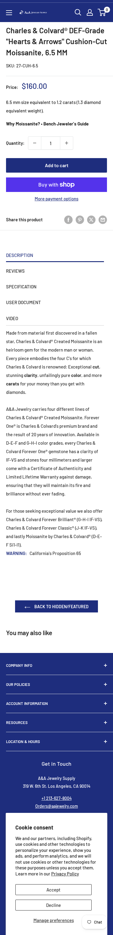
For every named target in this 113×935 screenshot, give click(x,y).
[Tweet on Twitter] (91, 219)
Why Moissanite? (23, 123)
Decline (53, 905)
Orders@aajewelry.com (56, 806)
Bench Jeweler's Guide (66, 123)
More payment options (56, 198)
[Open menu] (9, 12)
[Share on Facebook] (68, 219)
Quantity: (15, 143)
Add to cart (56, 165)
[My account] (90, 12)
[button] (102, 12)
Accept (53, 889)
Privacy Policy (65, 873)
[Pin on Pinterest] (80, 219)
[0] (102, 12)
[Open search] (78, 12)
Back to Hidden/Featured (61, 606)
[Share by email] (103, 219)
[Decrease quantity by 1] (34, 143)
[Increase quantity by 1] (66, 143)
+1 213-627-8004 (57, 798)
